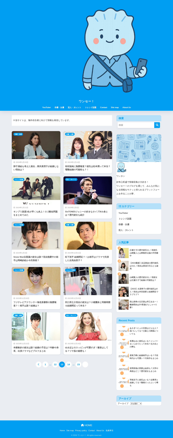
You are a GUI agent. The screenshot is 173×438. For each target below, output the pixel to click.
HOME (88, 425)
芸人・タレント (74, 107)
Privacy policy (81, 431)
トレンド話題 (90, 107)
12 (55, 364)
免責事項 (109, 431)
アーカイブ (123, 403)
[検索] (157, 125)
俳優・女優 (59, 107)
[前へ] (39, 364)
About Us (126, 107)
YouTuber (46, 107)
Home (62, 431)
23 (78, 364)
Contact (103, 107)
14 (68, 364)
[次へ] (85, 364)
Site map (115, 107)
